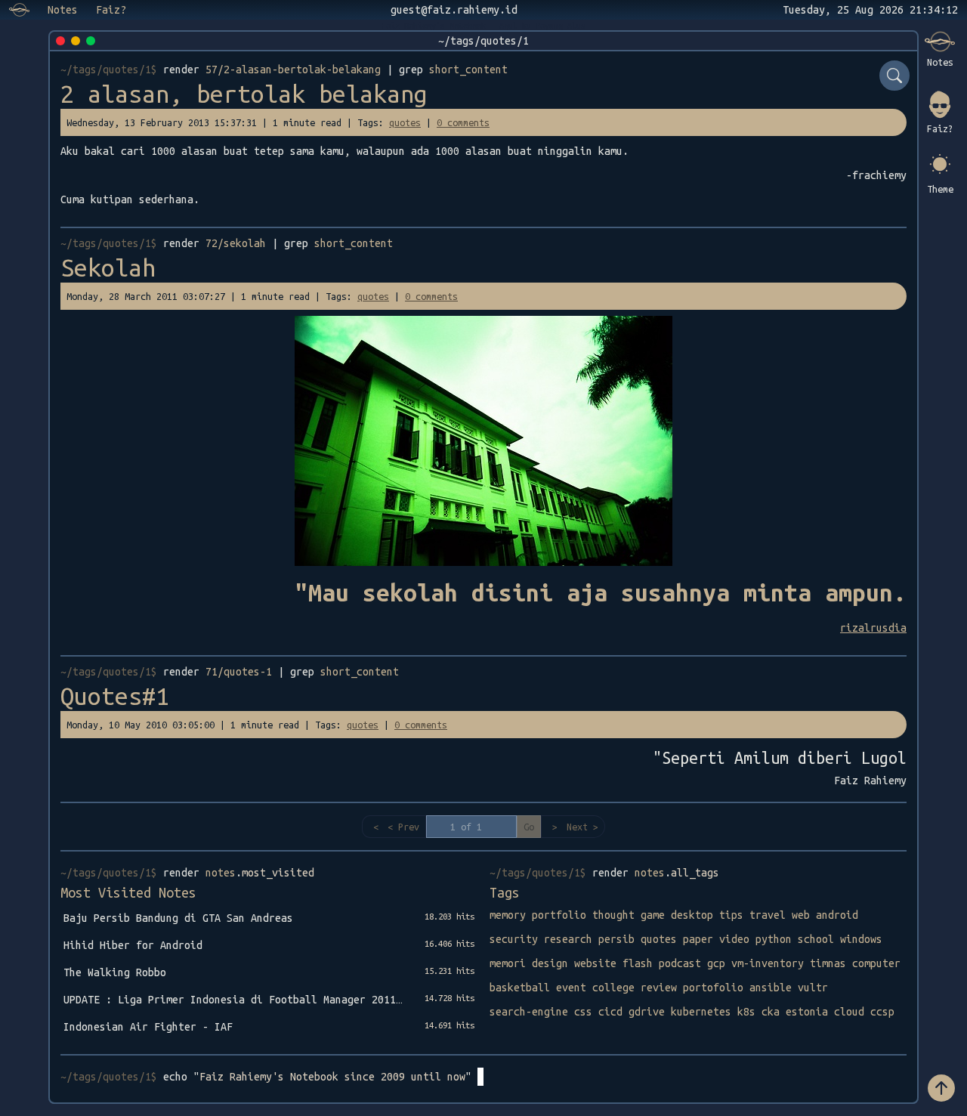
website (595, 963)
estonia (807, 1012)
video (734, 939)
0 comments (463, 122)
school (816, 939)
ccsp (882, 1012)
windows (861, 939)
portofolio (713, 988)
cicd (610, 1012)
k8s (746, 1012)
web (801, 915)
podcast (680, 963)
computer (876, 963)
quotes (405, 122)
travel (767, 915)
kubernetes (701, 1012)
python (773, 939)
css (583, 1012)
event (571, 988)
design (550, 963)
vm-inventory (767, 963)
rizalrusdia (873, 628)
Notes (63, 10)
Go (529, 826)
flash (638, 963)
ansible (770, 988)
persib (616, 939)
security (514, 939)
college (613, 988)
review (659, 988)
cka (771, 1012)
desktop (692, 915)
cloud (849, 1012)
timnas (828, 963)
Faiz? (111, 10)
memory (508, 915)
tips (731, 915)
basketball (520, 988)
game (653, 915)
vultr (813, 988)
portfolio (559, 915)
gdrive (647, 1012)
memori (508, 963)
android (837, 915)
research (568, 939)
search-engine (529, 1012)
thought (613, 915)
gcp (716, 963)
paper (698, 939)
